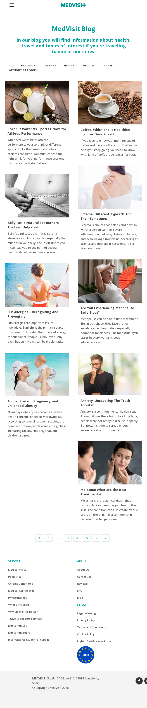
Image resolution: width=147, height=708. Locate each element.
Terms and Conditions (91, 627)
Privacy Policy (86, 620)
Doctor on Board (19, 632)
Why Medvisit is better (23, 611)
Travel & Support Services (25, 618)
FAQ (79, 590)
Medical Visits (17, 569)
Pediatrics (14, 576)
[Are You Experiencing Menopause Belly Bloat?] (110, 281)
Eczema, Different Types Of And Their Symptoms (106, 216)
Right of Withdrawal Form (94, 641)
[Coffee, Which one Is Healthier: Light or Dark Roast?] (110, 102)
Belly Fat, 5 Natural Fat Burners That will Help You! (33, 224)
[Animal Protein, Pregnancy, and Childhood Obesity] (37, 374)
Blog (80, 597)
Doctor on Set (17, 625)
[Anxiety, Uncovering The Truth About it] (110, 374)
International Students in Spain (28, 639)
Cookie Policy (85, 634)
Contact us (84, 576)
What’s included (18, 604)
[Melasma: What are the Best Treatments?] (110, 462)
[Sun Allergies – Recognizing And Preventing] (37, 285)
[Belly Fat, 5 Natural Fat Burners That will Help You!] (37, 195)
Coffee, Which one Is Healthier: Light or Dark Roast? (105, 131)
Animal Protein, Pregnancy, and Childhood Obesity (33, 403)
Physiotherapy (17, 597)
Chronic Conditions (20, 583)
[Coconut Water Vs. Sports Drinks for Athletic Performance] (37, 102)
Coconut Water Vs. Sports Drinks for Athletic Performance (37, 131)
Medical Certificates (21, 590)
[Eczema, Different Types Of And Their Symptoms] (110, 187)
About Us (83, 569)
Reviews (82, 583)
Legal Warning (86, 613)
